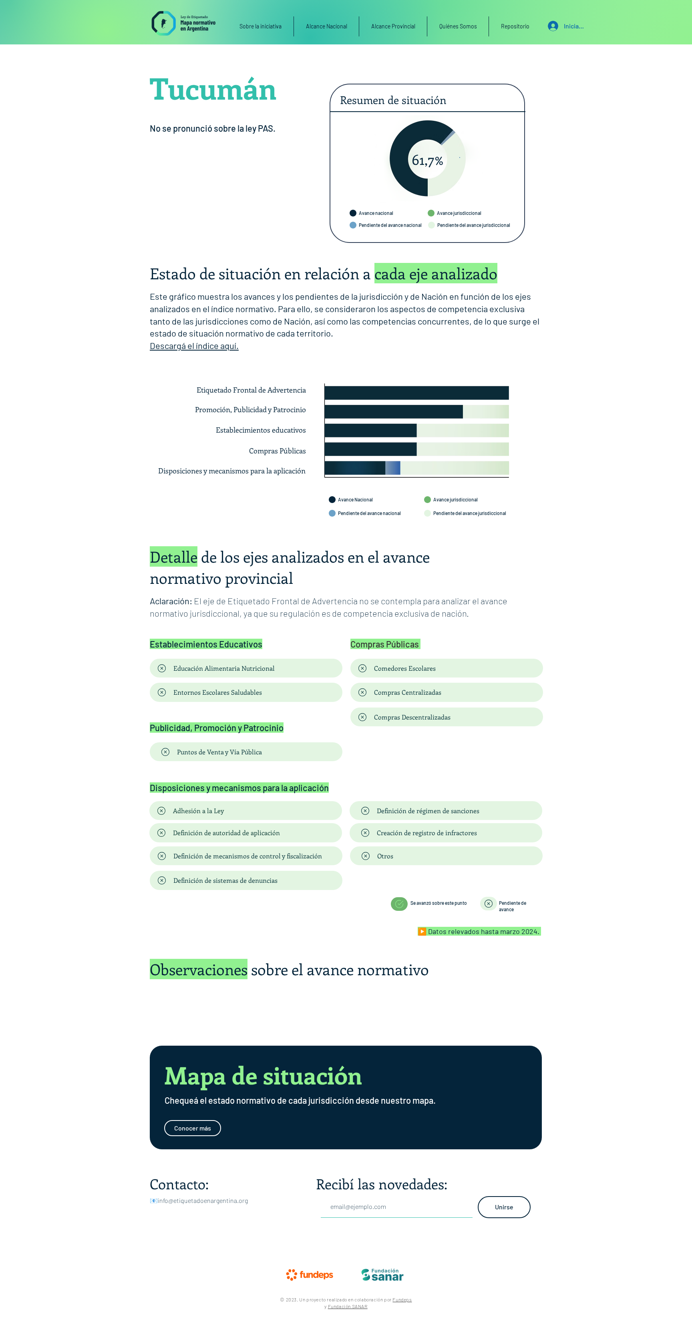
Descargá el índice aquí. (194, 345)
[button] (393, 26)
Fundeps (402, 1299)
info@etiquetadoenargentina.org (203, 1200)
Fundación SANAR (348, 1306)
